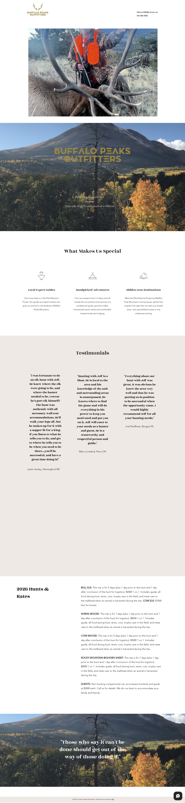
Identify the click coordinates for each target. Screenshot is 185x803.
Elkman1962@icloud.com (147, 12)
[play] (151, 114)
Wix (113, 799)
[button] (93, 72)
